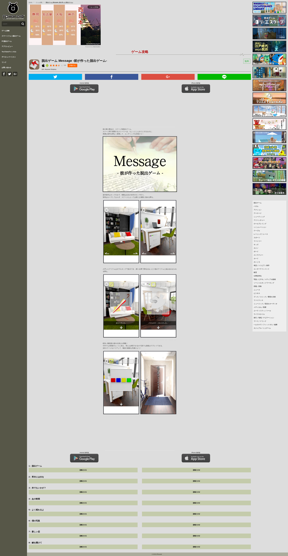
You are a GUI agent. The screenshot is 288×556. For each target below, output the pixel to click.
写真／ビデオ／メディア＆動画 (265, 279)
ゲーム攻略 (6, 31)
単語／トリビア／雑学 (261, 265)
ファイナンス (258, 300)
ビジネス (257, 293)
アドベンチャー (259, 220)
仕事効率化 (258, 276)
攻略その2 (196, 470)
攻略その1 (83, 470)
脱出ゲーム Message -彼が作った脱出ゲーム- (59, 2)
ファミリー (258, 241)
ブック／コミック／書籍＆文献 (265, 297)
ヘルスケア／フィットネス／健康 (265, 324)
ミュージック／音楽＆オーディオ (265, 304)
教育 (255, 272)
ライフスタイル (259, 314)
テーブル (257, 231)
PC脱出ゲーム (7, 41)
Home (30, 2)
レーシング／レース (261, 234)
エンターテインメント (261, 269)
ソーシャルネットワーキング (264, 283)
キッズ (256, 244)
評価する (72, 65)
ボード (256, 251)
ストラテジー (258, 255)
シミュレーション (260, 227)
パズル (256, 206)
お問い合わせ (6, 67)
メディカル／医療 (260, 307)
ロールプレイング (260, 224)
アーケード (258, 213)
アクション (258, 210)
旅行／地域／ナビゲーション (264, 318)
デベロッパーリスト (9, 57)
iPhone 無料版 (195, 83)
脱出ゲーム (258, 203)
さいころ (257, 262)
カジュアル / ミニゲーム (262, 328)
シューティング (259, 217)
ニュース (257, 290)
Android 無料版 (84, 83)
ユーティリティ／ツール (262, 311)
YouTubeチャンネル (9, 52)
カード (256, 258)
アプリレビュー (7, 46)
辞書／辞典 (258, 286)
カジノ (256, 248)
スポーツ (257, 237)
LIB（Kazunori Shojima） (49, 69)
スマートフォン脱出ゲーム (11, 36)
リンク (4, 62)
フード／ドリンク (260, 321)
